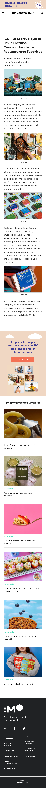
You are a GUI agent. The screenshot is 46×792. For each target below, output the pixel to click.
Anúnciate (30, 737)
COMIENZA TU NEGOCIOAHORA (16, 4)
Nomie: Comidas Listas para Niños (19, 684)
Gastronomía (9, 441)
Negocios (8, 738)
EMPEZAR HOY (23, 359)
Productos (10, 751)
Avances (10, 762)
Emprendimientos (12, 756)
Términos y (31, 749)
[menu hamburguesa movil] (3, 13)
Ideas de (8, 744)
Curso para (30, 742)
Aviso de (30, 755)
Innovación (10, 769)
